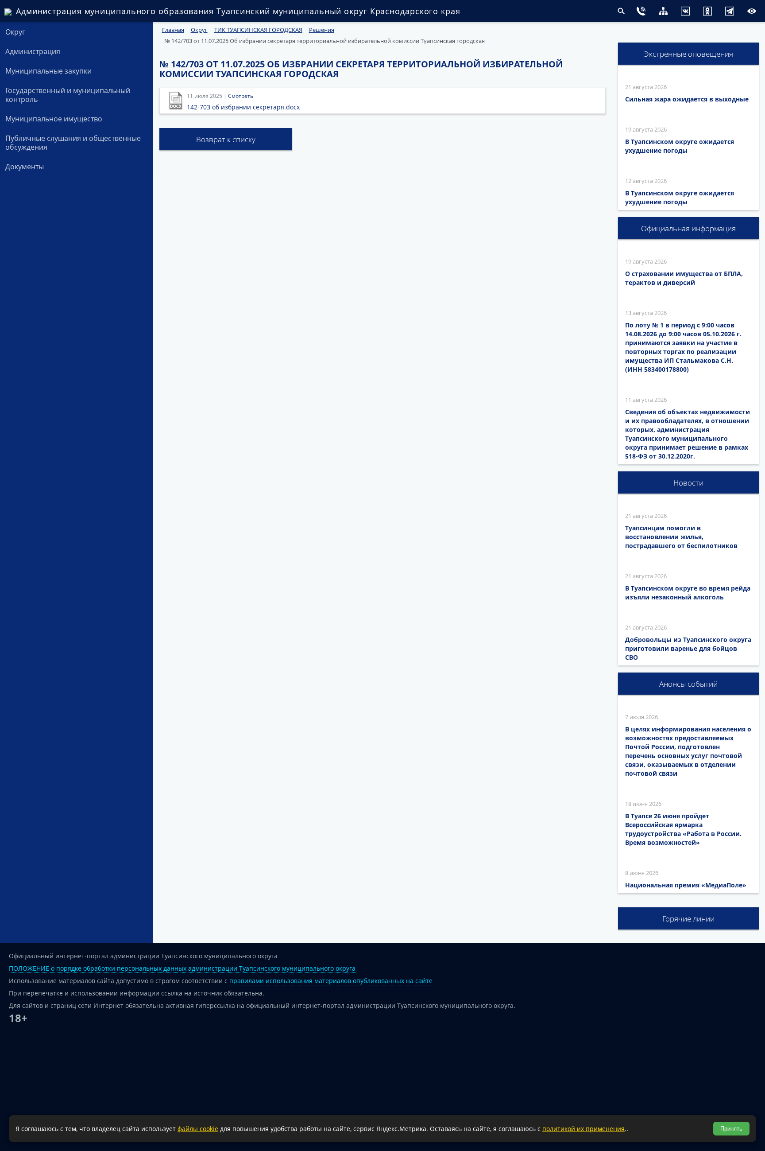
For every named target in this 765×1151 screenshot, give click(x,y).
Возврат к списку (225, 139)
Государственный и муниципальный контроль (67, 95)
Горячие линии (688, 919)
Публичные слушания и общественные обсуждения (73, 142)
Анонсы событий (688, 684)
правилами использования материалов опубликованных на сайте (331, 980)
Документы (24, 166)
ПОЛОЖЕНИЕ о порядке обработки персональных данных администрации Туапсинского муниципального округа (182, 968)
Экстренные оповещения (688, 54)
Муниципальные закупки (48, 71)
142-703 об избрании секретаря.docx (243, 107)
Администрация (32, 51)
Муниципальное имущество (53, 119)
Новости (688, 483)
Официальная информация (688, 228)
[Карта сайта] (645, 12)
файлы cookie (198, 1128)
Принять (731, 1128)
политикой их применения (583, 1128)
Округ (15, 32)
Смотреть (240, 96)
